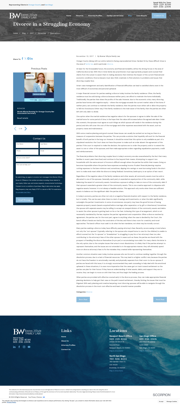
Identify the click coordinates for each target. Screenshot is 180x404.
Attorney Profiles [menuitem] (95, 16)
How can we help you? (24, 164)
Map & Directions (116, 351)
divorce (110, 64)
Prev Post (83, 299)
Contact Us (159, 16)
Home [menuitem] (68, 16)
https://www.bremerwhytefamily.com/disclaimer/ (29, 394)
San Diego (49, 5)
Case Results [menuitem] (141, 16)
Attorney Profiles (68, 345)
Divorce (89, 292)
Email (42, 151)
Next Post (160, 299)
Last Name (44, 144)
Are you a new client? (23, 158)
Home (63, 336)
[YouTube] (29, 347)
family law (89, 64)
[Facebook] (19, 347)
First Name (20, 144)
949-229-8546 (162, 4)
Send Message (24, 200)
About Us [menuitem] (79, 16)
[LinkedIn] (14, 347)
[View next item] (26, 129)
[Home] (23, 15)
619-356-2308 (162, 7)
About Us (65, 341)
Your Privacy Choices (35, 397)
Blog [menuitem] (130, 16)
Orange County (34, 5)
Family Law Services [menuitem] (115, 16)
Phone (19, 151)
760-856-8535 (118, 359)
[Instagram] (24, 347)
